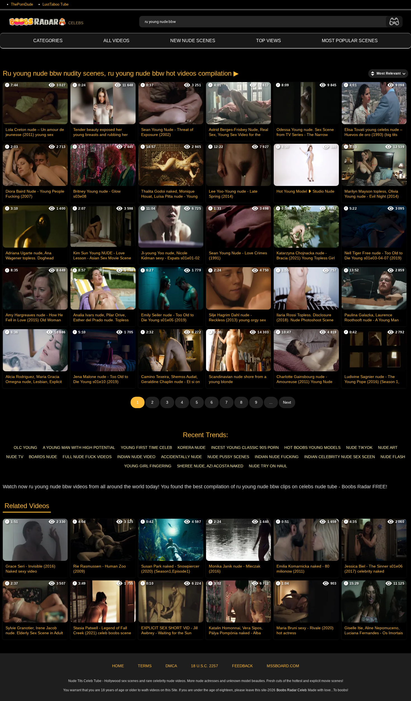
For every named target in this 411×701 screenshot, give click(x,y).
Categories (48, 40)
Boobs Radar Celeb (292, 690)
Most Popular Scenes (350, 40)
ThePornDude (22, 4)
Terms (145, 666)
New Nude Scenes (192, 40)
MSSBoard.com (283, 666)
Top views (268, 40)
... (271, 402)
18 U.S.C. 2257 (204, 666)
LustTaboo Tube (55, 4)
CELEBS (75, 23)
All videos (116, 40)
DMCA (171, 666)
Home (118, 666)
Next (287, 402)
